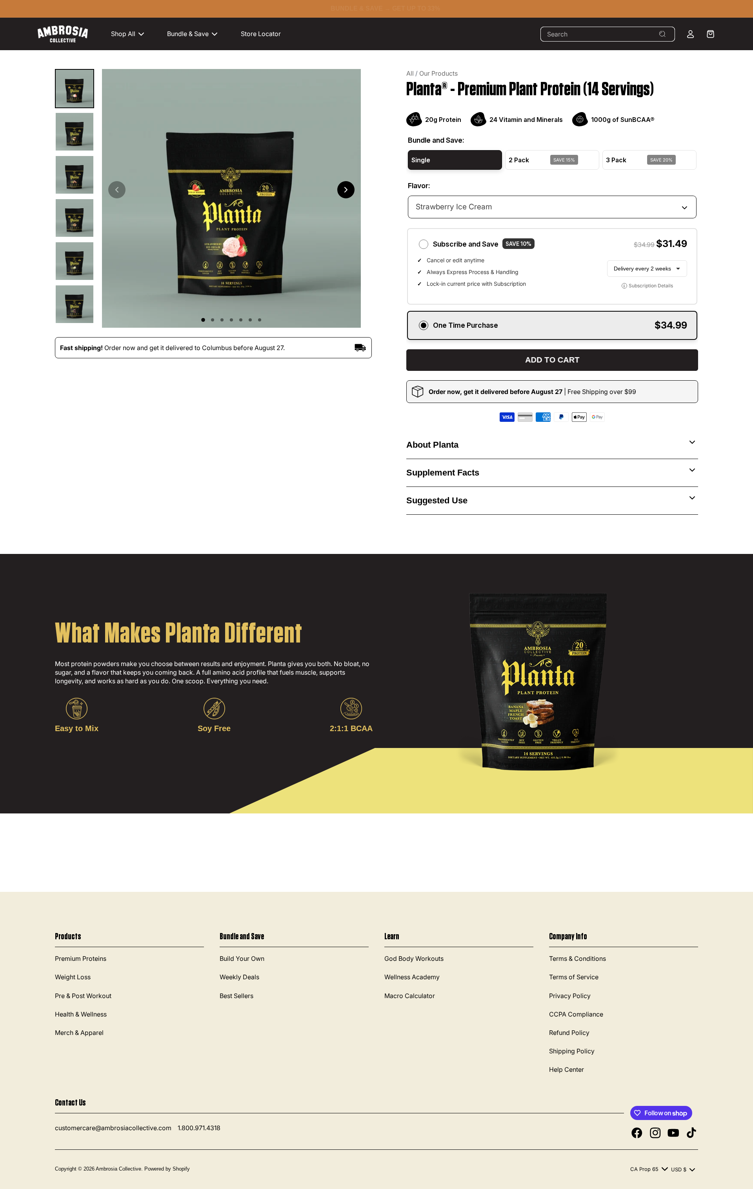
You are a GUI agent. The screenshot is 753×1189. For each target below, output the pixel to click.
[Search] (662, 34)
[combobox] (607, 34)
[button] (132, 33)
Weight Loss (73, 977)
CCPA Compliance (576, 1014)
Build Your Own (242, 958)
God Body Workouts (414, 958)
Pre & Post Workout (83, 996)
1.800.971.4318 (199, 1128)
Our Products (438, 73)
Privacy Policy (570, 996)
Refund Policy (569, 1033)
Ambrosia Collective (118, 1169)
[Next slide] (346, 189)
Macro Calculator (409, 996)
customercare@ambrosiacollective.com (113, 1128)
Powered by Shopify (167, 1169)
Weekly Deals (239, 977)
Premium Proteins (80, 958)
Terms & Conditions (577, 958)
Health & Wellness (81, 1014)
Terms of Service (573, 977)
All (410, 73)
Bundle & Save (188, 34)
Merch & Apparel (79, 1033)
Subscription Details (648, 286)
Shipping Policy (572, 1051)
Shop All (123, 34)
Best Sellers (236, 996)
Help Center (566, 1069)
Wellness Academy (412, 977)
